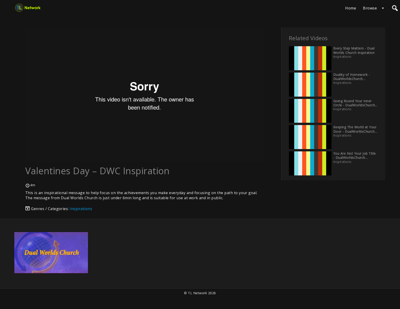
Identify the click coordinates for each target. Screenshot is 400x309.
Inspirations (81, 208)
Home (350, 8)
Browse (370, 8)
